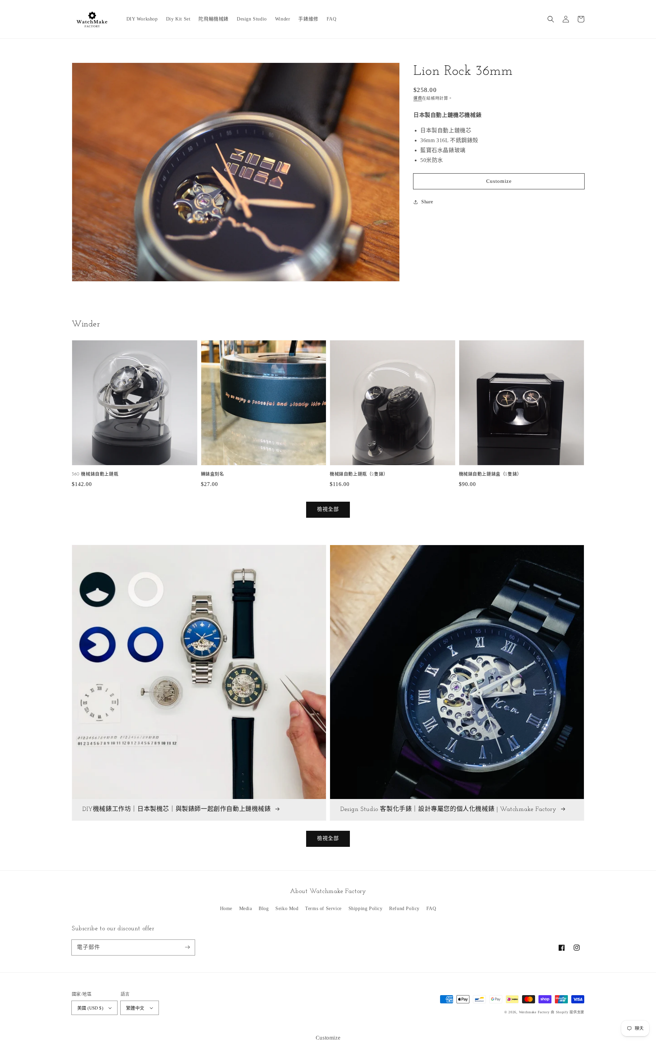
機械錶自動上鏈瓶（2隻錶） (359, 474)
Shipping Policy (365, 908)
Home (226, 908)
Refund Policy (404, 908)
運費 (417, 98)
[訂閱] (187, 947)
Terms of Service (323, 908)
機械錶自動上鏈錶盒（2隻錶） (490, 474)
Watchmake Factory (534, 1012)
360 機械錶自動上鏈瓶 (95, 474)
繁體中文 (135, 1008)
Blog (264, 908)
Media (245, 908)
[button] (550, 19)
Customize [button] (328, 1038)
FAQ (431, 908)
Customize (499, 181)
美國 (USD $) (90, 1008)
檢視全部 (328, 838)
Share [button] (427, 201)
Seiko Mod (286, 908)
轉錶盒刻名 (212, 474)
